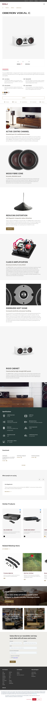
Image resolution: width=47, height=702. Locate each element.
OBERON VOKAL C (18, 7)
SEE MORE (23, 465)
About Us (18, 672)
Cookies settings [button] (29, 699)
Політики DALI (33, 676)
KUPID (10, 673)
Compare (23, 97)
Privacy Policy (34, 693)
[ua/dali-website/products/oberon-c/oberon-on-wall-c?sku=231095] (45, 536)
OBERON (3, 684)
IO (9, 679)
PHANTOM (10, 681)
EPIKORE (3, 673)
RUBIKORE (3, 676)
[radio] (3, 92)
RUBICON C (4, 677)
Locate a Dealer (33, 672)
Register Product (33, 673)
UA (2, 7)
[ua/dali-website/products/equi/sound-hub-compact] (32, 519)
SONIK (3, 683)
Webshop (18, 673)
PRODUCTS (7, 7)
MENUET (3, 679)
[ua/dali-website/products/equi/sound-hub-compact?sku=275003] (24, 536)
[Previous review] (39, 479)
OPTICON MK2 (4, 680)
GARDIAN (10, 680)
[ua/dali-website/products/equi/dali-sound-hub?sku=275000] (4, 536)
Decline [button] (39, 699)
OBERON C (12, 7)
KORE (3, 672)
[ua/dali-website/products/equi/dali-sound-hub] (11, 519)
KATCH (10, 677)
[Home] (5, 4)
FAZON (3, 681)
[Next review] (43, 479)
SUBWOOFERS (11, 683)
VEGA (9, 676)
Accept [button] (34, 699)
